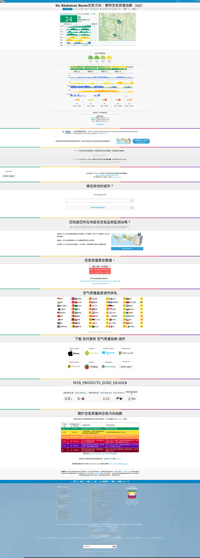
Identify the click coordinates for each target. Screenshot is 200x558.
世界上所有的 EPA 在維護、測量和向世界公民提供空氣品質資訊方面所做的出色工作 (107, 491)
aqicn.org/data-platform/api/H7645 (107, 175)
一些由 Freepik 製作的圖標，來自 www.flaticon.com (105, 509)
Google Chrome (74, 362)
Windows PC (126, 348)
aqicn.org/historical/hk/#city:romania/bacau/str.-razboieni (99, 281)
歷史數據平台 (61, 518)
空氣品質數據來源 (62, 510)
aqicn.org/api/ (116, 177)
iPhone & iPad (74, 348)
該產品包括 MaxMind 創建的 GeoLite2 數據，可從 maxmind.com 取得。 (104, 495)
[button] (114, 36)
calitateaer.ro (102, 133)
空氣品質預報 (61, 513)
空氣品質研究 (63, 496)
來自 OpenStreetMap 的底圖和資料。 (101, 516)
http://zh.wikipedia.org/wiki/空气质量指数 (103, 454)
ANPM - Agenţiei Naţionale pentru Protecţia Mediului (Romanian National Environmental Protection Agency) (99, 533)
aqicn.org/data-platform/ (100, 283)
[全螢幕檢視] (94, 14)
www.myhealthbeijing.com (119, 464)
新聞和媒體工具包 (62, 492)
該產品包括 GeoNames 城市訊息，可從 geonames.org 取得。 (106, 499)
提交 (114, 547)
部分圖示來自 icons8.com (98, 511)
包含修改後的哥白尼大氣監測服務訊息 (101, 507)
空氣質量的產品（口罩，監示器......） (67, 515)
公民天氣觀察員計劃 (96, 504)
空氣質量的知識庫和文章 (64, 500)
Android (91, 348)
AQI (67, 14)
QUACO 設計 (94, 520)
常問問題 (61, 507)
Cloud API (126, 362)
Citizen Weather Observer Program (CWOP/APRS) (99, 532)
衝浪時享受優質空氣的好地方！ (99, 518)
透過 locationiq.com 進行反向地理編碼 (101, 513)
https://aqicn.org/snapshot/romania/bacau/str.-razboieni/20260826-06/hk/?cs (100, 162)
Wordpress (108, 362)
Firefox (91, 362)
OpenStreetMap (126, 40)
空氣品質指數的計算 (63, 512)
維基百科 (110, 459)
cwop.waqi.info (109, 504)
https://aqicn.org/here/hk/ (100, 155)
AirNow (120, 419)
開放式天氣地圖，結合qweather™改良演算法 (103, 502)
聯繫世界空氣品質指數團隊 (65, 491)
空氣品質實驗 (61, 501)
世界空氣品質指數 (127, 471)
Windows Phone (108, 348)
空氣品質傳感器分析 (63, 503)
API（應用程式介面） (63, 517)
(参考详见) (100, 439)
